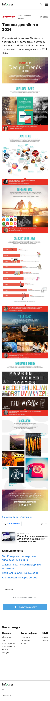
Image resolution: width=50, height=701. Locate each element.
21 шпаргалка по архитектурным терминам (21, 566)
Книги (5, 649)
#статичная (26, 517)
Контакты (6, 695)
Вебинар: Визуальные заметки (20, 572)
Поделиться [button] (13, 523)
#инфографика (10, 517)
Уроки (23, 643)
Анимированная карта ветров (19, 577)
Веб (3, 640)
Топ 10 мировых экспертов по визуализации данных (19, 558)
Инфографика (8, 17)
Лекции (5, 652)
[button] (41, 4)
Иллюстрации (8, 643)
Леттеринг (26, 637)
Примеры (25, 640)
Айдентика (7, 637)
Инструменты (8, 646)
